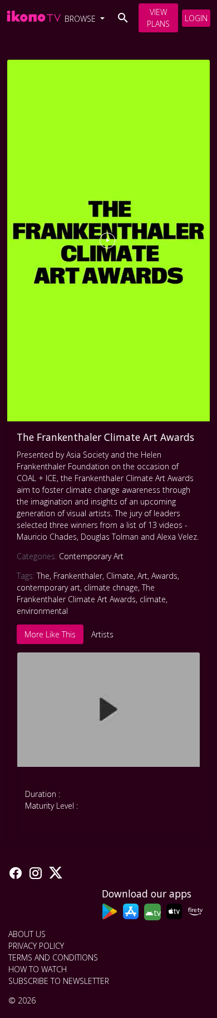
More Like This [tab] (50, 634)
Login (196, 18)
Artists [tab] (102, 634)
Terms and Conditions (53, 957)
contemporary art (48, 587)
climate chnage (111, 587)
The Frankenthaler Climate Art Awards (105, 437)
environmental (42, 611)
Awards (164, 575)
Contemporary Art (91, 556)
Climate (120, 575)
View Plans (158, 18)
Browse (81, 18)
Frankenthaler (77, 575)
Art (142, 575)
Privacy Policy (36, 945)
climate (153, 599)
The (43, 575)
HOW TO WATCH (37, 969)
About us (27, 934)
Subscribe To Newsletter (58, 981)
